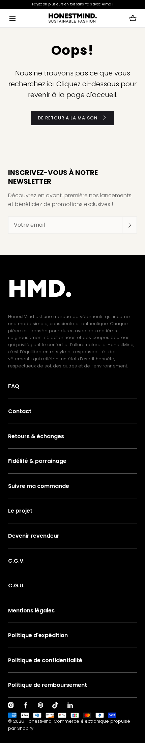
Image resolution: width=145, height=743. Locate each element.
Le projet (20, 511)
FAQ (13, 386)
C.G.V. (16, 561)
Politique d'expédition (38, 635)
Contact (19, 411)
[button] (12, 18)
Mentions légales (31, 610)
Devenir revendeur (33, 536)
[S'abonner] (129, 225)
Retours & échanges (36, 436)
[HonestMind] (72, 18)
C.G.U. (16, 585)
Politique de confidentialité (45, 660)
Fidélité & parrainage (37, 461)
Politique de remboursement (47, 685)
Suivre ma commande (38, 486)
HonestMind (39, 721)
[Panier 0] (133, 18)
